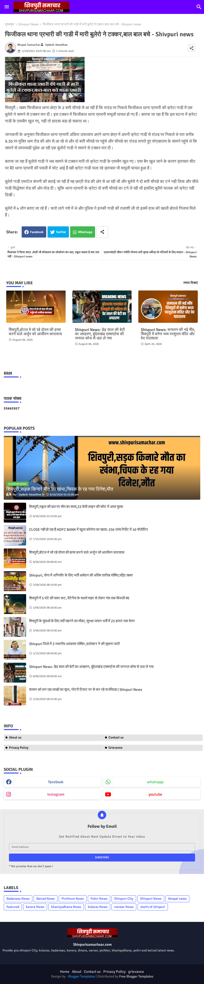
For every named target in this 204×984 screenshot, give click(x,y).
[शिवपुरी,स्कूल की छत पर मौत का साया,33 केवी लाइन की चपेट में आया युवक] (15, 513)
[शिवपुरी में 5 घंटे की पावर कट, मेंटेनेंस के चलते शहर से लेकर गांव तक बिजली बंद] (15, 604)
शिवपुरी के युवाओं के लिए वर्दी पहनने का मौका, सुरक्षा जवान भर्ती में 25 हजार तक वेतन (82, 621)
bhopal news (177, 899)
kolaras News (97, 907)
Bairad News (45, 899)
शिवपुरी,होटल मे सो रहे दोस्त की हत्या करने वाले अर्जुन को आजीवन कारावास (35, 332)
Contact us (116, 737)
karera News (35, 907)
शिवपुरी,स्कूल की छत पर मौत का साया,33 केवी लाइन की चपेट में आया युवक (76, 506)
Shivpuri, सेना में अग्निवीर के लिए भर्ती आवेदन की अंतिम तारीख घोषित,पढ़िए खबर (81, 575)
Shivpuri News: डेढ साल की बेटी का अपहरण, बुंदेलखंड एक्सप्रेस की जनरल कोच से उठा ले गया (100, 334)
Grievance (115, 748)
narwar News (124, 907)
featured (12, 907)
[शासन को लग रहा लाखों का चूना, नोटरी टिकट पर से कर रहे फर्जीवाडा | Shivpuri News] (15, 695)
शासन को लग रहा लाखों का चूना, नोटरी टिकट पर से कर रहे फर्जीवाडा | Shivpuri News (85, 689)
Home (64, 971)
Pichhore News (72, 899)
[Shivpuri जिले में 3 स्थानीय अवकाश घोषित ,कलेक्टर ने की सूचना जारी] (15, 650)
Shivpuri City (123, 899)
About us (15, 737)
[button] (199, 7)
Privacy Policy (18, 748)
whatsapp (155, 781)
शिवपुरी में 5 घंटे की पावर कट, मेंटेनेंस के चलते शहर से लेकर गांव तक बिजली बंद (79, 598)
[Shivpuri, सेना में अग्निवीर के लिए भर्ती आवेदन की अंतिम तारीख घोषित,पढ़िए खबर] (15, 581)
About (76, 971)
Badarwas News (18, 899)
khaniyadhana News (66, 907)
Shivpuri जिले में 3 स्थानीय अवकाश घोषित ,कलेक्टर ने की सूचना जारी (74, 644)
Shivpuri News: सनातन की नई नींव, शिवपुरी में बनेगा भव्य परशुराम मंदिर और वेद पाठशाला (168, 334)
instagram (55, 794)
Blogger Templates (81, 976)
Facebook (37, 232)
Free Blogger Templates (136, 976)
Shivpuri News (28, 24)
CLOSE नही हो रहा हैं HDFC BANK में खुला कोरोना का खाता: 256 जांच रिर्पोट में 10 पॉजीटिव (88, 529)
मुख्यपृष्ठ (9, 24)
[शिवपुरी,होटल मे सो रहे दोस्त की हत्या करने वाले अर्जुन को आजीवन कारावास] (15, 558)
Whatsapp (85, 232)
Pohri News (99, 899)
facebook (55, 781)
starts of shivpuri (152, 907)
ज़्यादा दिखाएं (190, 283)
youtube (155, 794)
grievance (136, 971)
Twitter (61, 232)
